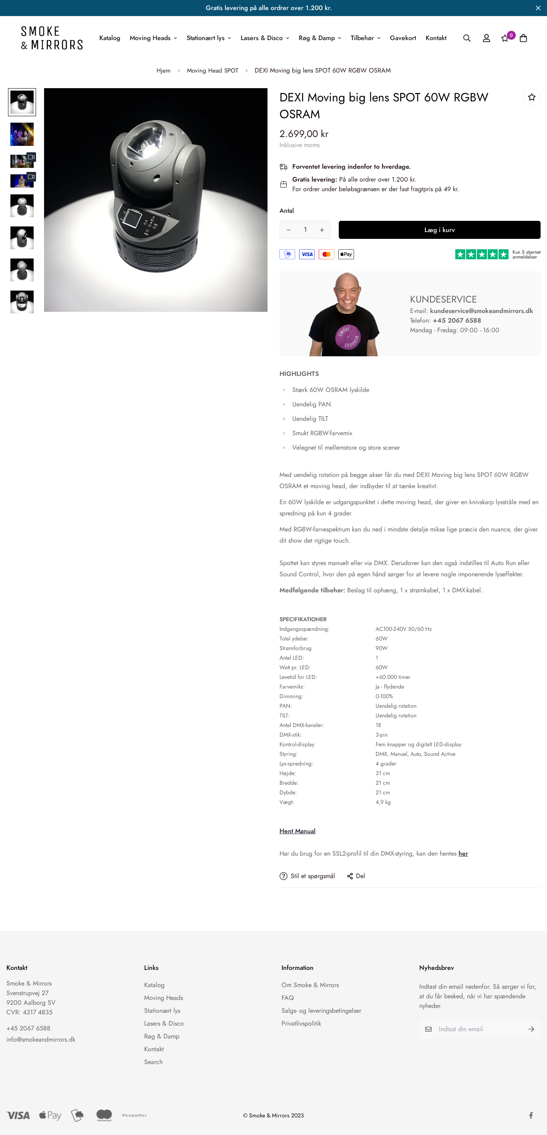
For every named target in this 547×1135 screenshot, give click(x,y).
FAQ (288, 997)
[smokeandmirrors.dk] (52, 37)
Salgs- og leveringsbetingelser (321, 1010)
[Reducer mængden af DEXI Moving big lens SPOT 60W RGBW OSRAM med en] (288, 230)
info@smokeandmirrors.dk (40, 1039)
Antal (287, 210)
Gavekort (403, 37)
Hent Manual (298, 831)
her (463, 853)
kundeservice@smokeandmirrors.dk (481, 310)
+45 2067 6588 (457, 320)
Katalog (109, 37)
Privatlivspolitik (301, 1023)
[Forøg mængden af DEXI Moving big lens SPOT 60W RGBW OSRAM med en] (321, 230)
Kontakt (436, 37)
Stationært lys (206, 37)
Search (153, 1061)
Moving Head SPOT (212, 70)
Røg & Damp (317, 37)
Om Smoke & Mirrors (310, 985)
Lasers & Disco (262, 37)
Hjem (164, 70)
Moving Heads (150, 37)
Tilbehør (362, 37)
